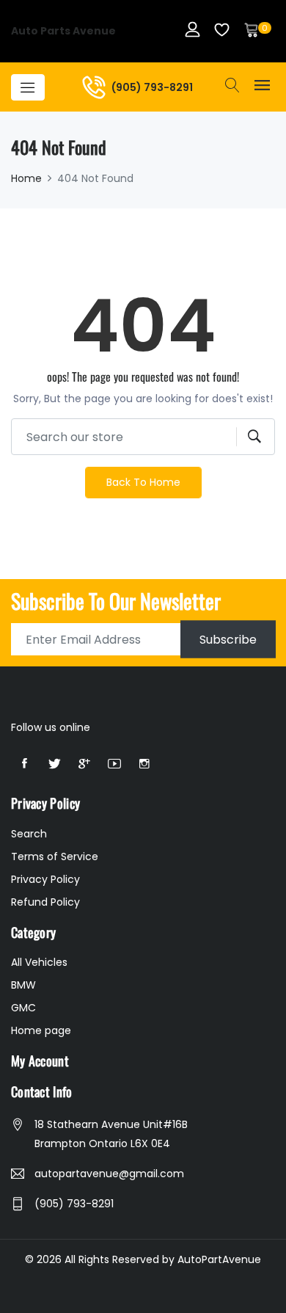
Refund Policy (45, 902)
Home (26, 178)
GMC (23, 1007)
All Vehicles (39, 962)
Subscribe (228, 639)
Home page (41, 1030)
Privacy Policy (45, 879)
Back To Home (143, 482)
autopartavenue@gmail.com (109, 1173)
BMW (23, 985)
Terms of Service (54, 856)
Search (29, 833)
